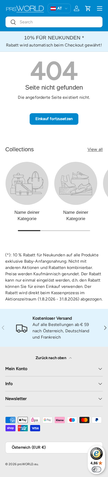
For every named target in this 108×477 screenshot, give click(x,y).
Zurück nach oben (51, 358)
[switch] (96, 469)
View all (95, 149)
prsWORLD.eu (27, 464)
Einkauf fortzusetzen (54, 118)
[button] (88, 8)
